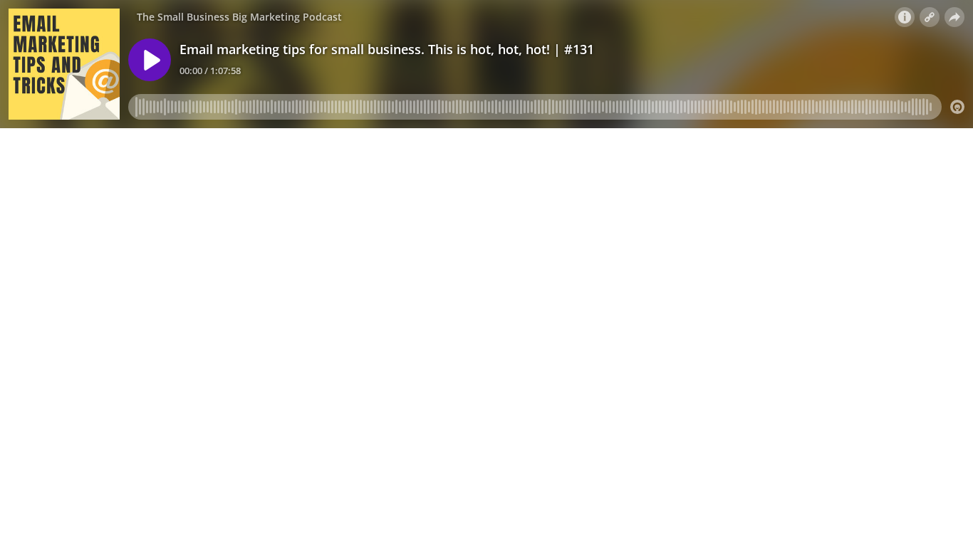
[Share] (954, 17)
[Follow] (930, 17)
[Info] (905, 17)
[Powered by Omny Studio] (957, 107)
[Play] (149, 59)
